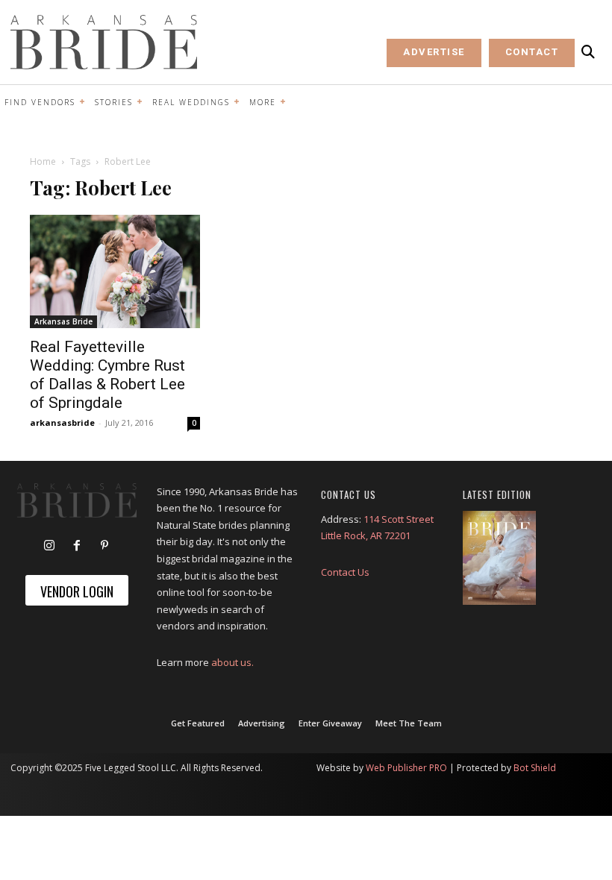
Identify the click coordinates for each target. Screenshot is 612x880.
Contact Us (345, 572)
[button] (588, 52)
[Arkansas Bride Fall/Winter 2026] (499, 558)
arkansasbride (62, 422)
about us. (232, 662)
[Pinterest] (104, 546)
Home (43, 161)
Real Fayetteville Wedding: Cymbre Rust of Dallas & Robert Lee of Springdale (107, 375)
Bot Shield (534, 767)
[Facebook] (77, 546)
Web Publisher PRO (406, 767)
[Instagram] (49, 546)
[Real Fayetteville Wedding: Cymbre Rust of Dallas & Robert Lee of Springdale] (115, 271)
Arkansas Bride (63, 321)
